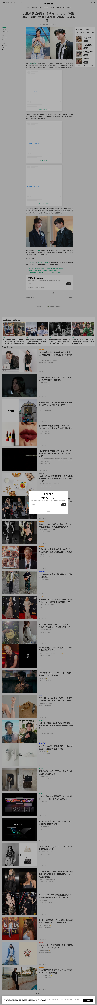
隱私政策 (54, 507)
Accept (88, 1000)
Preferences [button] (44, 1000)
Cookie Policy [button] (17, 1000)
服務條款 (51, 507)
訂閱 (64, 504)
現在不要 (48, 511)
